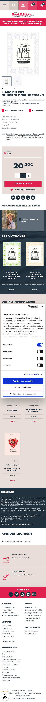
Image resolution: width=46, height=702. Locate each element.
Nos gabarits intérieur (9, 675)
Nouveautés (6, 633)
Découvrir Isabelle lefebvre (28, 220)
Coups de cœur (7, 628)
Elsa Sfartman (34, 406)
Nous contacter (7, 656)
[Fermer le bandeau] (42, 306)
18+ (3, 639)
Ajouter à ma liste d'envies (24, 190)
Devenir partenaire (31, 631)
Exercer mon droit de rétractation (23, 698)
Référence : (6, 116)
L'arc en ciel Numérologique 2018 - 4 (11, 276)
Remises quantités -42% (33, 610)
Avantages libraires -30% (33, 613)
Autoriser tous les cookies (23, 381)
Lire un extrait (38, 110)
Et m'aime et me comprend (34, 410)
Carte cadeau (29, 621)
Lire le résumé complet (14, 110)
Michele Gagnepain (12, 465)
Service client (18, 572)
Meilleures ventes (8, 631)
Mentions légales (35, 693)
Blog (3, 654)
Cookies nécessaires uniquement (23, 394)
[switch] (40, 351)
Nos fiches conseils (8, 613)
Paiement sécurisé (20, 555)
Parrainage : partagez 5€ (33, 615)
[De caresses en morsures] (12, 443)
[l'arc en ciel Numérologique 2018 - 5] (34, 254)
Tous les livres (7, 626)
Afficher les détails (31, 374)
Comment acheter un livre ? (11, 662)
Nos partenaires (30, 633)
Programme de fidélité (32, 618)
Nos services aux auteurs (10, 615)
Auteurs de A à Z (8, 636)
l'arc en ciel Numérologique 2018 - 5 (34, 276)
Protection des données (23, 696)
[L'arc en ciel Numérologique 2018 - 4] (11, 254)
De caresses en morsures (12, 470)
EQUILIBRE (12, 410)
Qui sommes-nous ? (9, 607)
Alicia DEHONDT (12, 406)
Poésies (12, 416)
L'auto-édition (7, 610)
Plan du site (6, 680)
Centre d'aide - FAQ (9, 651)
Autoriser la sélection (23, 387)
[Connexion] (23, 7)
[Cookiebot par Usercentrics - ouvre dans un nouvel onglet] (28, 306)
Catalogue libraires (8, 641)
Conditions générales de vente (16, 693)
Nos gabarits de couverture (11, 678)
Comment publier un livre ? (11, 659)
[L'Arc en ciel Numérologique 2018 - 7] (23, 74)
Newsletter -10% (31, 607)
